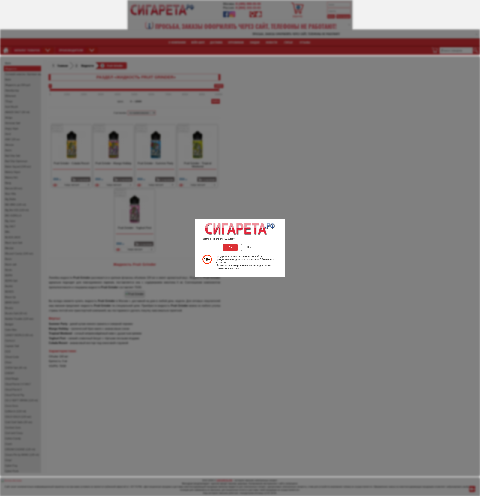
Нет (249, 247)
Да (230, 247)
